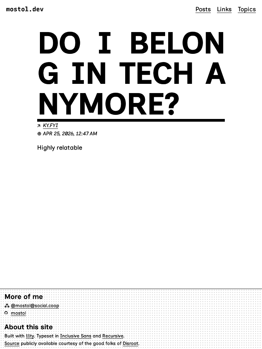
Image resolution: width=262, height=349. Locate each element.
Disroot (130, 343)
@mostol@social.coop (35, 305)
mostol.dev (25, 9)
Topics (247, 9)
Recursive (112, 335)
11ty (30, 335)
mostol (18, 313)
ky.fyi (50, 125)
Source (11, 343)
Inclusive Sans (75, 335)
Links (224, 9)
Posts (203, 9)
